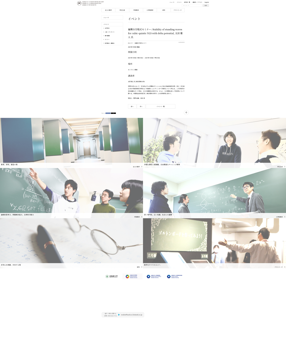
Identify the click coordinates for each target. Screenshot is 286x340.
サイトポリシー (106, 321)
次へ (141, 106)
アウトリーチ (178, 10)
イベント (179, 2)
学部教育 (136, 10)
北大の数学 (108, 10)
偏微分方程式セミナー (141, 43)
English (207, 2)
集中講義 (107, 36)
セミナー (107, 39)
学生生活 (122, 10)
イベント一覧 (161, 106)
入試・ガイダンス (109, 32)
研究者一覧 (187, 2)
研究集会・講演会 (109, 43)
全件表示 (107, 28)
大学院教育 (150, 10)
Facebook (108, 113)
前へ (132, 106)
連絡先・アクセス (197, 2)
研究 (163, 10)
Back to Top (186, 112)
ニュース (172, 2)
